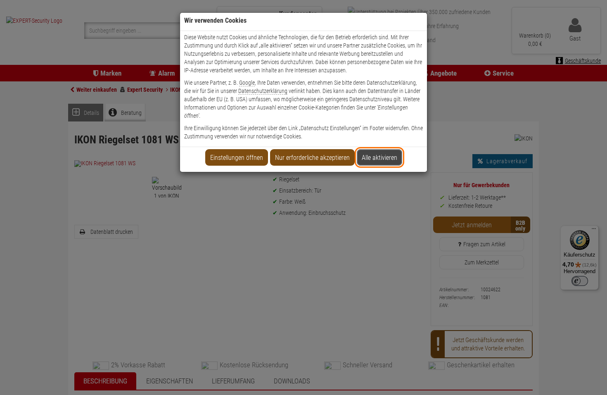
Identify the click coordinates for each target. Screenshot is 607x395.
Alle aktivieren (379, 158)
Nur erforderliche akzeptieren (312, 158)
